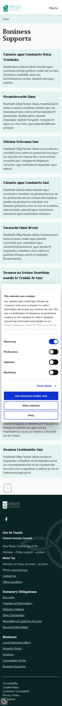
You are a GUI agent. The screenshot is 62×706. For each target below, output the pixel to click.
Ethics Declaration (13, 615)
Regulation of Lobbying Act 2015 (22, 621)
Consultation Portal (14, 660)
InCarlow (8, 654)
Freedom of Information (17, 603)
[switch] (53, 351)
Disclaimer (9, 699)
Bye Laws (9, 597)
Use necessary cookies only (31, 395)
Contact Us (9, 576)
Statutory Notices (13, 609)
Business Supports (14, 666)
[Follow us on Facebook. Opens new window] (6, 519)
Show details (44, 385)
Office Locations (12, 582)
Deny (31, 415)
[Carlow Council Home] (31, 505)
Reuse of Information (15, 627)
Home (6, 19)
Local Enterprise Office (16, 642)
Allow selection (31, 405)
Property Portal (12, 648)
